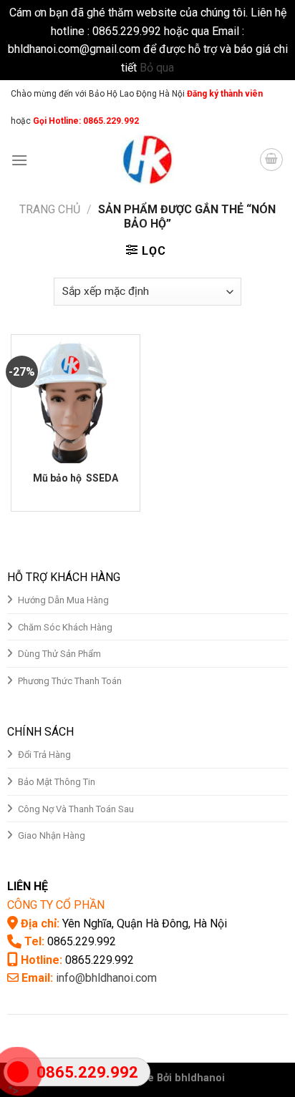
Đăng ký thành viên (224, 94)
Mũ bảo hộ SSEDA (75, 478)
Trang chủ (49, 209)
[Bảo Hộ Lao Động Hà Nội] (147, 160)
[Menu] (19, 159)
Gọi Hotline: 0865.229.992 (86, 121)
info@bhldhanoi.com (106, 978)
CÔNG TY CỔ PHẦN (56, 905)
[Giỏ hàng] (271, 159)
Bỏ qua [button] (157, 67)
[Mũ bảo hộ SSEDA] (75, 399)
